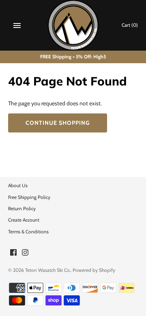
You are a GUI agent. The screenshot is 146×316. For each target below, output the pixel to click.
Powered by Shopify (94, 270)
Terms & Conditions (28, 232)
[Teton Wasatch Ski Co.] (73, 25)
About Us (18, 185)
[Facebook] (13, 253)
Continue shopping (58, 122)
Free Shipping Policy (29, 197)
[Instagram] (25, 253)
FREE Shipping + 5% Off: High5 (73, 57)
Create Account (23, 220)
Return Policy (22, 208)
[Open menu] (17, 25)
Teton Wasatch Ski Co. (48, 270)
